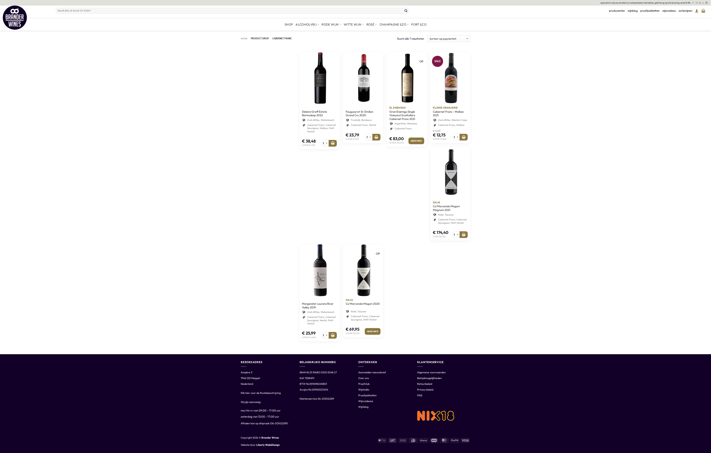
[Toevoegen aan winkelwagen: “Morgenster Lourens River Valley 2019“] (333, 335)
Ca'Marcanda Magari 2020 (363, 303)
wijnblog (632, 10)
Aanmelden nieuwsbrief (372, 372)
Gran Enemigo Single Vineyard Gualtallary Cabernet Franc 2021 (402, 115)
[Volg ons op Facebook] (693, 3)
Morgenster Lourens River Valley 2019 (317, 305)
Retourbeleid (424, 384)
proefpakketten (650, 10)
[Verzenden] (406, 11)
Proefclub (364, 384)
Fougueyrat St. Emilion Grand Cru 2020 (359, 113)
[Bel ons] (703, 3)
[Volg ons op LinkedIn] (706, 3)
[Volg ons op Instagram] (696, 3)
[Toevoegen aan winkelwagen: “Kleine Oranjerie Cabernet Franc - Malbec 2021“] (464, 137)
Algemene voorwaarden (431, 372)
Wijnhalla (363, 389)
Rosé (370, 24)
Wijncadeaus (365, 401)
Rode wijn (330, 24)
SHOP (289, 24)
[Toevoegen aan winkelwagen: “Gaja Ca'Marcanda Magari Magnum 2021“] (464, 234)
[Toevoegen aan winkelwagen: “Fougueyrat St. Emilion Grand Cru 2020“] (376, 137)
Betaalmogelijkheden (429, 378)
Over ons (363, 378)
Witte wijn (352, 24)
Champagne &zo (393, 24)
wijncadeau (669, 10)
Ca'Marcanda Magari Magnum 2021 (446, 208)
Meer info (416, 141)
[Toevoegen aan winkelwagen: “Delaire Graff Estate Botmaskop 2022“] (333, 143)
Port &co (418, 24)
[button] (697, 11)
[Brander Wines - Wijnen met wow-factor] (26, 18)
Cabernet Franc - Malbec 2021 (448, 113)
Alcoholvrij (306, 24)
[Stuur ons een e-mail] (700, 3)
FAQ (419, 395)
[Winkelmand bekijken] (703, 11)
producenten (617, 10)
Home (244, 38)
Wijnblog (363, 407)
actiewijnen (685, 10)
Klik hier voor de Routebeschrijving (261, 393)
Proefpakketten (367, 395)
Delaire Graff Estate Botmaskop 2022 (314, 113)
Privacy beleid (425, 389)
